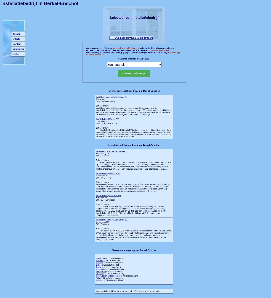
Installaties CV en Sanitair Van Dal (110, 151)
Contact (17, 44)
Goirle (98, 267)
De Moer (100, 260)
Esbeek (99, 265)
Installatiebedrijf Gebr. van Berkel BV (111, 220)
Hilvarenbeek (102, 269)
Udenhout (100, 280)
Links (16, 54)
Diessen (99, 263)
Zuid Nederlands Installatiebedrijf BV (111, 97)
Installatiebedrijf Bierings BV (108, 173)
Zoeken (17, 34)
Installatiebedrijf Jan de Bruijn (108, 195)
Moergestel (101, 271)
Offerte (16, 39)
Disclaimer (18, 49)
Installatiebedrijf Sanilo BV (107, 119)
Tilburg (99, 278)
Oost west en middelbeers (107, 276)
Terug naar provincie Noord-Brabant (133, 37)
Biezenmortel (101, 258)
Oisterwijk (100, 274)
